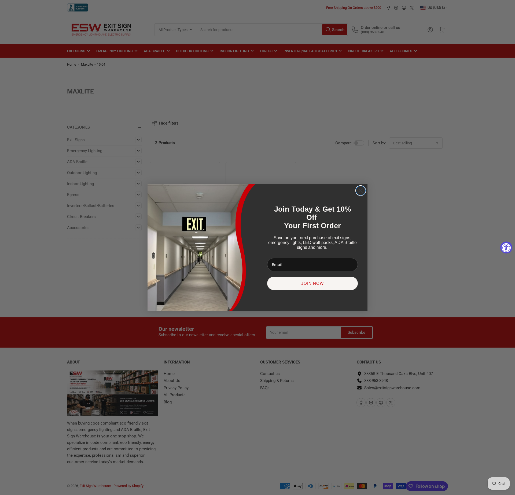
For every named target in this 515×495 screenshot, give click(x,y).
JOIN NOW (312, 283)
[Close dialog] (360, 190)
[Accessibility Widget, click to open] (506, 248)
